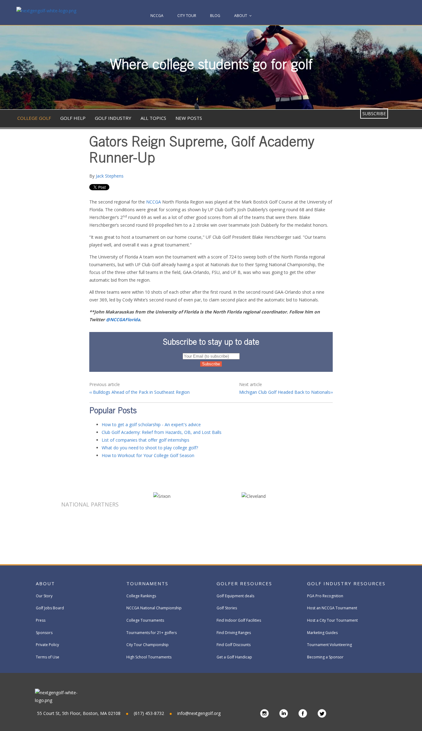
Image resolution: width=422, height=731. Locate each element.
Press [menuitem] (40, 620)
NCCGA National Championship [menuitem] (154, 608)
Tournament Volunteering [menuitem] (329, 644)
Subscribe (374, 113)
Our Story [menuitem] (44, 596)
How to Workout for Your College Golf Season (148, 455)
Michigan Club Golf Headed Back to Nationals (284, 392)
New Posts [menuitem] (188, 118)
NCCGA (153, 202)
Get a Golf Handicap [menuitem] (234, 657)
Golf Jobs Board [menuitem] (50, 608)
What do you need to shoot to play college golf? (150, 448)
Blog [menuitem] (215, 15)
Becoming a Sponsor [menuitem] (325, 657)
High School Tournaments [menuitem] (148, 657)
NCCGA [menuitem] (156, 15)
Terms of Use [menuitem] (47, 657)
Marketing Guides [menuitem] (322, 632)
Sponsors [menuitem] (44, 632)
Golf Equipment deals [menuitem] (235, 596)
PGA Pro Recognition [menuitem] (325, 596)
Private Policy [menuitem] (47, 644)
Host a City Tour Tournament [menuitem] (332, 620)
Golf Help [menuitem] (73, 118)
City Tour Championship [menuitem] (147, 644)
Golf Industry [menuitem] (113, 118)
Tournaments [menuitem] (147, 583)
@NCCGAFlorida (123, 319)
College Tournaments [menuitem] (145, 620)
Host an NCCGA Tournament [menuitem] (332, 608)
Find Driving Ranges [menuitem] (234, 632)
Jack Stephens (110, 176)
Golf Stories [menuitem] (227, 608)
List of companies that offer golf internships (145, 440)
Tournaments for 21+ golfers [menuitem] (151, 632)
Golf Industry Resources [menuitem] (346, 583)
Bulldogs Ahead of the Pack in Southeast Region (141, 392)
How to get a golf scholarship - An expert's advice (151, 424)
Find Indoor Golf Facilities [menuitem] (239, 620)
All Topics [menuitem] (153, 118)
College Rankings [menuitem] (141, 596)
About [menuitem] (240, 15)
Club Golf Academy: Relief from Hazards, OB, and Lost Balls (162, 432)
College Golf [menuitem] (34, 118)
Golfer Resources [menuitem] (244, 583)
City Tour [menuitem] (186, 15)
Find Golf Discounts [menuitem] (234, 644)
